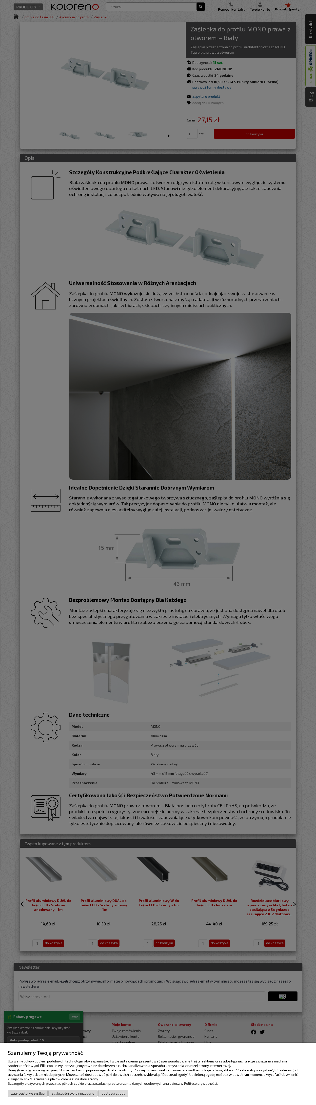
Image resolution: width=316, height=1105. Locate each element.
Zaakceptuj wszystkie (28, 1093)
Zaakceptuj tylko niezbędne (73, 1093)
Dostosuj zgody (113, 1093)
